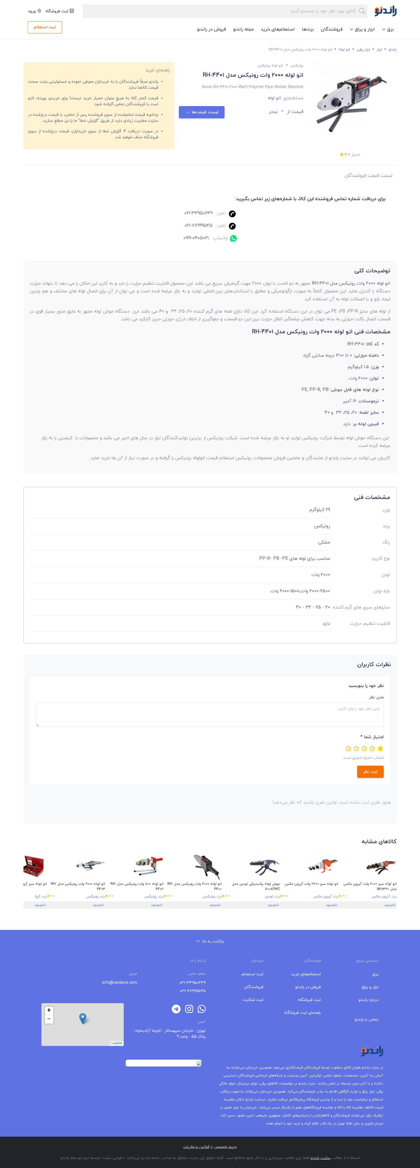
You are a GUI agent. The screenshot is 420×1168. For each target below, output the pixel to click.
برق (375, 974)
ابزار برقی (362, 49)
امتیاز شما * (372, 737)
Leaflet (116, 1043)
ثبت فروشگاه (57, 11)
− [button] (49, 1019)
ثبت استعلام (45, 27)
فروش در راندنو (211, 29)
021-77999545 (199, 225)
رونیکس (209, 896)
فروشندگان (332, 29)
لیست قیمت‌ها (205, 112)
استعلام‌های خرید (278, 29)
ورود (32, 11)
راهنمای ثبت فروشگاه (302, 1012)
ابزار (378, 49)
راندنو (392, 49)
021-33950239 (198, 213)
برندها (308, 29)
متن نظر (376, 697)
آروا (37, 896)
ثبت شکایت (253, 1000)
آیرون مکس (381, 896)
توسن (269, 896)
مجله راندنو (243, 29)
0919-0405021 (196, 238)
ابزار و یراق (370, 987)
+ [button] (49, 1011)
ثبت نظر (370, 771)
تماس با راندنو (367, 1019)
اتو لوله (343, 49)
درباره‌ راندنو (369, 1000)
